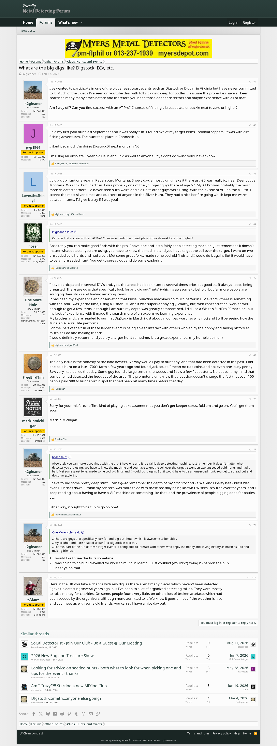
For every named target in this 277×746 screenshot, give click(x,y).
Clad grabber (37, 677)
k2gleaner (29, 74)
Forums (45, 22)
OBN (246, 689)
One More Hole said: (66, 532)
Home (28, 22)
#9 (254, 524)
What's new (68, 22)
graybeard (243, 671)
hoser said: (59, 457)
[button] (81, 22)
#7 (254, 399)
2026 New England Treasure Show (62, 655)
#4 (254, 224)
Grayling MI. (39, 261)
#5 (254, 278)
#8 (254, 449)
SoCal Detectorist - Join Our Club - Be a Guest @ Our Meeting (86, 643)
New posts (28, 30)
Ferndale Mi (39, 440)
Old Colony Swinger (40, 659)
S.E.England (39, 614)
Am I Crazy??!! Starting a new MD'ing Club (69, 685)
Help (237, 733)
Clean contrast (33, 733)
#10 (254, 577)
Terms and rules (198, 733)
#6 (254, 355)
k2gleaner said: (62, 232)
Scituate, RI (39, 390)
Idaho (42, 215)
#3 (254, 173)
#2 (254, 125)
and (66, 267)
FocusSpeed (37, 647)
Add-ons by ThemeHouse (165, 740)
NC (43, 116)
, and (72, 163)
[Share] (249, 82)
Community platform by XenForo (126, 740)
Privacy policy (222, 733)
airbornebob (37, 690)
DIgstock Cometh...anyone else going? (66, 698)
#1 (254, 81)
